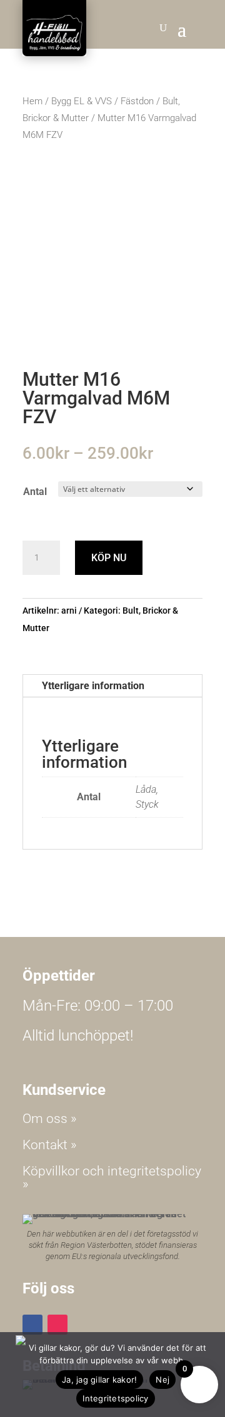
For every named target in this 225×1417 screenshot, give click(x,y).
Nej (162, 1380)
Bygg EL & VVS (81, 101)
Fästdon (137, 101)
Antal (35, 492)
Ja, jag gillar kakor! (99, 1380)
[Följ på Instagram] (58, 1325)
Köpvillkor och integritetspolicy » (111, 1178)
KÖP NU (108, 558)
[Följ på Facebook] (32, 1325)
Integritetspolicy (115, 1398)
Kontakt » (49, 1144)
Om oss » (49, 1118)
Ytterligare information (93, 686)
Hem (32, 101)
